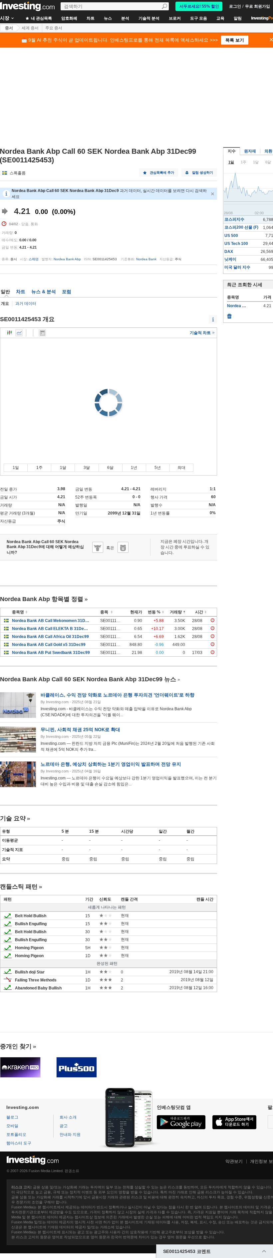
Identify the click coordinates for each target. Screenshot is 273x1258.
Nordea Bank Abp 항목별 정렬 (41, 599)
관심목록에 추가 (162, 172)
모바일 (12, 1126)
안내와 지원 (70, 1134)
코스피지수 (234, 219)
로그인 (235, 6)
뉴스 (108, 18)
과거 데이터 (25, 303)
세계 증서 (30, 28)
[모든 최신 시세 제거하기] (229, 314)
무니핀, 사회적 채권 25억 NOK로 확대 (80, 729)
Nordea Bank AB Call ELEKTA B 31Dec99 (51, 628)
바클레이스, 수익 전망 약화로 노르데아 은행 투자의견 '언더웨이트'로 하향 (117, 695)
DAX (228, 251)
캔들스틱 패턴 (19, 886)
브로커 (175, 18)
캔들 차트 (9, 332)
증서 (9, 28)
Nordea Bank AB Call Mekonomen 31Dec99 (51, 620)
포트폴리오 (16, 1134)
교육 (220, 18)
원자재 (250, 151)
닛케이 (230, 259)
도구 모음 (198, 18)
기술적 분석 (148, 18)
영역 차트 (19, 332)
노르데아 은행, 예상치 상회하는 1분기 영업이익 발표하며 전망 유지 (111, 764)
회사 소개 (68, 1117)
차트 (91, 18)
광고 (64, 1126)
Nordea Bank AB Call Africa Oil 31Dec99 (50, 636)
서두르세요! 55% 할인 (199, 6)
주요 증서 (53, 28)
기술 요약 (13, 818)
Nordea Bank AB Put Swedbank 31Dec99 (51, 652)
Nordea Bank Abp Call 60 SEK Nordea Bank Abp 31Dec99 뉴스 (88, 679)
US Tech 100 (236, 243)
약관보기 (234, 1161)
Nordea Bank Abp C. (246, 306)
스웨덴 (34, 259)
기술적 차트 (201, 332)
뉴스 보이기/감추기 (42, 332)
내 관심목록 (41, 18)
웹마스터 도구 (18, 1143)
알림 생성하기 (202, 172)
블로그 (12, 1117)
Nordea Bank (146, 259)
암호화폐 (69, 18)
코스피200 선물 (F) (241, 227)
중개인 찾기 (16, 1046)
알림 (238, 18)
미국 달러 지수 (237, 267)
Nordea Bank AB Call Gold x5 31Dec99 (49, 644)
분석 (125, 18)
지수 (232, 151)
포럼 (66, 291)
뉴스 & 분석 (43, 291)
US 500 (231, 235)
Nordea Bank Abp (67, 259)
